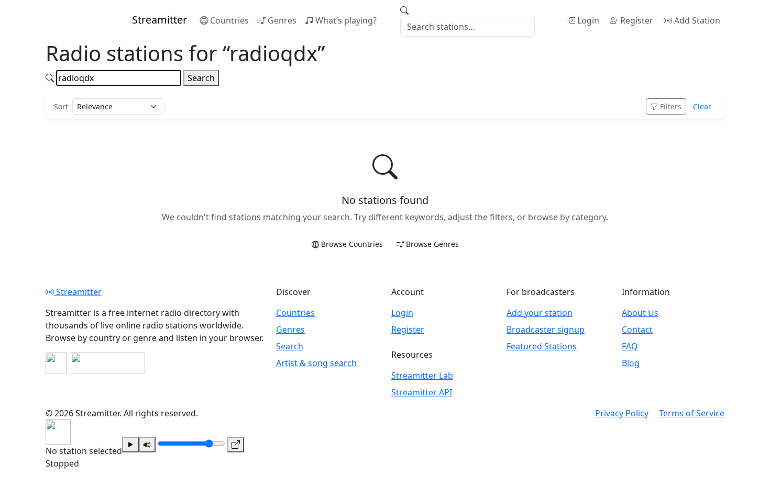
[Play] (130, 444)
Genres (282, 20)
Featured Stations (542, 346)
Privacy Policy (621, 413)
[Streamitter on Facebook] (56, 363)
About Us (640, 313)
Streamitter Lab (422, 375)
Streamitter (78, 292)
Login (588, 20)
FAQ (630, 346)
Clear (702, 106)
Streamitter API (421, 392)
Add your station (540, 313)
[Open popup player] (235, 444)
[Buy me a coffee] (108, 363)
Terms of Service (691, 413)
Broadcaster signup (546, 329)
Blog (631, 363)
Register (636, 20)
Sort (61, 106)
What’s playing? (346, 20)
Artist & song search (316, 363)
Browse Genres (432, 244)
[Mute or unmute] (147, 444)
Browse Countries (352, 244)
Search (201, 78)
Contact (637, 329)
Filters (670, 106)
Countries (229, 20)
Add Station (697, 20)
